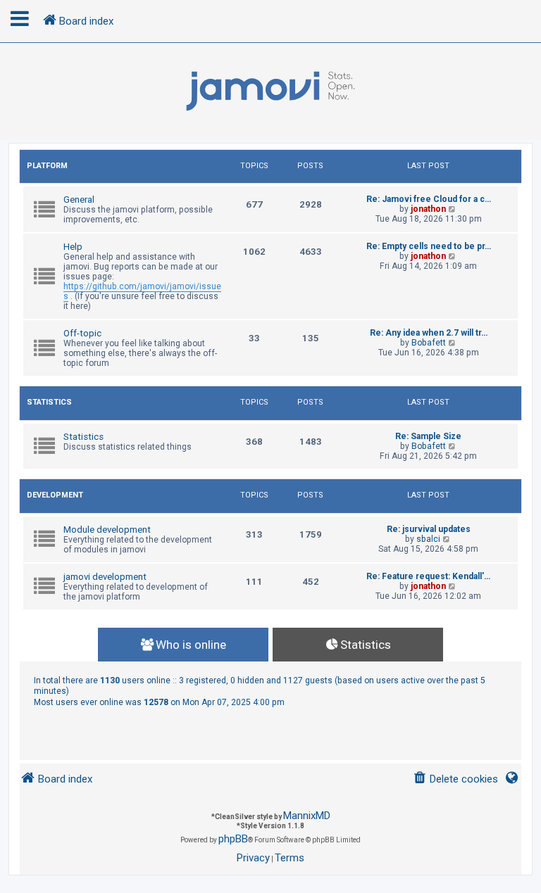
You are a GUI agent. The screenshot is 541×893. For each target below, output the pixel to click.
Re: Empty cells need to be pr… (428, 246)
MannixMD (306, 815)
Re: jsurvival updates (429, 529)
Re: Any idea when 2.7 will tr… (428, 333)
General (78, 199)
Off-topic (82, 333)
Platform (47, 165)
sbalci (428, 539)
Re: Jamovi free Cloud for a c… (428, 199)
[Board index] (270, 91)
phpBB (233, 838)
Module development (107, 529)
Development (55, 495)
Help (72, 246)
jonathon (428, 209)
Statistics (49, 402)
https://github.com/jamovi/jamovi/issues (142, 291)
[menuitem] (455, 779)
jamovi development (105, 576)
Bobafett (428, 343)
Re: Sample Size (428, 436)
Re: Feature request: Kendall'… (428, 576)
